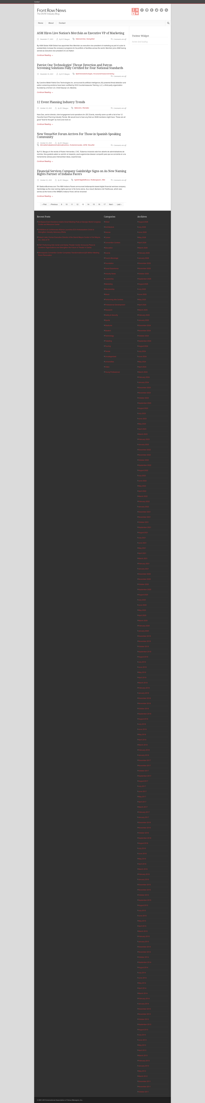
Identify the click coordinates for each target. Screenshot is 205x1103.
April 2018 (142, 739)
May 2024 (142, 361)
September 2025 (144, 278)
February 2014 (144, 998)
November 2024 (144, 330)
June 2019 (142, 667)
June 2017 (142, 791)
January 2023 (143, 444)
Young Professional (112, 372)
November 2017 (144, 765)
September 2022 (144, 465)
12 (77, 204)
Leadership (109, 278)
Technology (109, 335)
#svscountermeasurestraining (103, 74)
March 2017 (143, 807)
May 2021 (142, 548)
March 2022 (143, 496)
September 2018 (144, 713)
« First (44, 204)
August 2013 (143, 1029)
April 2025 (142, 304)
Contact (37, 2)
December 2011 (144, 1081)
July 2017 (142, 786)
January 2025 (143, 320)
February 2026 (144, 253)
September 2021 (144, 527)
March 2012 (143, 1076)
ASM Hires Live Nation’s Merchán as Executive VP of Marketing (80, 33)
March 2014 (143, 993)
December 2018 (144, 698)
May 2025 (142, 299)
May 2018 (142, 734)
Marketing (109, 284)
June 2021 (142, 543)
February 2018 (144, 750)
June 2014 (142, 977)
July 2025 (142, 289)
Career (107, 237)
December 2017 (144, 760)
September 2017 (144, 776)
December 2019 (144, 636)
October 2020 (143, 584)
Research (108, 310)
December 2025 (144, 263)
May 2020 (142, 610)
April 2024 (142, 367)
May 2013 (142, 1045)
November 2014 (144, 952)
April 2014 (142, 988)
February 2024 (144, 377)
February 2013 (144, 1060)
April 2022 (142, 491)
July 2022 (142, 475)
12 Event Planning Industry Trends (61, 102)
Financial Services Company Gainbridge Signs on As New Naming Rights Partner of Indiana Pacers (81, 172)
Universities (109, 361)
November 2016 (144, 827)
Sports (107, 320)
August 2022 (143, 470)
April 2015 (142, 926)
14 (88, 204)
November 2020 (144, 579)
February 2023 (144, 439)
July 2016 (142, 848)
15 (94, 204)
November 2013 (144, 1014)
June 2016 (142, 853)
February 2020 (144, 625)
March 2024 (143, 372)
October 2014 (143, 957)
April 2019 (142, 677)
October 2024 (143, 335)
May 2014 (142, 983)
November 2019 (144, 641)
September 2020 (144, 589)
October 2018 (143, 708)
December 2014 (144, 946)
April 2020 (142, 615)
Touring (108, 346)
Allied (107, 222)
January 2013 (143, 1066)
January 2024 (143, 382)
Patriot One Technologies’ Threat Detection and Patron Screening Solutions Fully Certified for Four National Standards (80, 66)
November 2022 (144, 455)
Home (40, 23)
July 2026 (142, 227)
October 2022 (143, 460)
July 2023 (142, 413)
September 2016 (144, 838)
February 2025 (144, 315)
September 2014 (144, 962)
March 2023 (143, 434)
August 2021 (143, 532)
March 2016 (143, 869)
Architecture (109, 227)
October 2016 (143, 833)
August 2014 (143, 967)
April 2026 (142, 242)
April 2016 (142, 864)
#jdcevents (78, 108)
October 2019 (143, 646)
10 (66, 204)
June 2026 (142, 232)
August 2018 (143, 719)
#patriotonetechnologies (84, 74)
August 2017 (143, 781)
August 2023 (143, 408)
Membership (109, 289)
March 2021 (143, 558)
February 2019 (144, 688)
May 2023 (142, 423)
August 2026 (143, 222)
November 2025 (144, 268)
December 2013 (144, 1009)
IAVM (85, 145)
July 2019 (142, 662)
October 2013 (143, 1019)
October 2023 (143, 398)
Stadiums (108, 325)
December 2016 (144, 822)
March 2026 (143, 247)
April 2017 (142, 801)
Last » (119, 204)
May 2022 (142, 486)
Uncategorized (110, 356)
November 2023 (144, 392)
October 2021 (143, 522)
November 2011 (144, 1086)
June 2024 (142, 356)
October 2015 (143, 895)
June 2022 (142, 480)
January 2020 (143, 631)
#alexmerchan (81, 39)
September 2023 (144, 403)
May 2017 (142, 796)
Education (109, 247)
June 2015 (142, 915)
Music (107, 294)
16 (99, 204)
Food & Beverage (111, 258)
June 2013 (142, 1040)
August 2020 (143, 594)
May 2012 (142, 1071)
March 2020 (143, 620)
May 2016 (142, 858)
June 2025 (142, 294)
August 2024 (143, 346)
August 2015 (143, 905)
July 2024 (142, 351)
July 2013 (142, 1034)
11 (72, 204)
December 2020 (144, 574)
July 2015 (142, 910)
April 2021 (142, 553)
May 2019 (142, 672)
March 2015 (143, 931)
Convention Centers (112, 242)
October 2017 (143, 770)
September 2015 (144, 900)
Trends (107, 351)
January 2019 (143, 693)
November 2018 (144, 703)
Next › (111, 204)
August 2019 (143, 656)
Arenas (107, 232)
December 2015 (144, 884)
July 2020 (142, 600)
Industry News (110, 273)
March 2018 (143, 744)
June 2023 (142, 418)
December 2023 (144, 387)
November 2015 (144, 889)
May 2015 (142, 921)
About (51, 23)
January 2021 (143, 568)
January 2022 (143, 506)
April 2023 (142, 429)
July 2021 (142, 537)
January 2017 (143, 817)
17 (105, 204)
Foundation (109, 263)
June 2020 (142, 605)
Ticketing (108, 341)
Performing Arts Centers (114, 299)
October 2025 (143, 273)
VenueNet (91, 145)
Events (107, 253)
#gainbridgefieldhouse (82, 180)
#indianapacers (96, 180)
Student (108, 330)
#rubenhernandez (76, 145)
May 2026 (142, 237)
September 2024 (144, 341)
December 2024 (144, 325)
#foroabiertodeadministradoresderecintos (54, 145)
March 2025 (143, 310)
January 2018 (143, 755)
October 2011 (143, 1091)
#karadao (85, 108)
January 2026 (143, 258)
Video (107, 367)
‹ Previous (54, 204)
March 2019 (143, 682)
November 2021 (144, 517)
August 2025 (143, 284)
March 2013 (143, 1055)
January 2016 (143, 879)
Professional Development (115, 304)
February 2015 (144, 936)
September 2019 (144, 651)
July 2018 (142, 724)
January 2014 (143, 1003)
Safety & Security (111, 315)
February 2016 (144, 874)
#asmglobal (90, 39)
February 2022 (144, 501)
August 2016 (143, 843)
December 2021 (144, 511)
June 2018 (142, 729)
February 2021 (144, 563)
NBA (103, 180)
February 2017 (144, 812)
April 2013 (142, 1050)
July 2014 (142, 972)
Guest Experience (112, 268)
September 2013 (144, 1024)
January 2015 (143, 941)
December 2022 (144, 449)
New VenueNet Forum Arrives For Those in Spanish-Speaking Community (79, 135)
